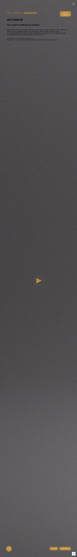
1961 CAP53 (13, 13)
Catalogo (53, 548)
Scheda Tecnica (65, 548)
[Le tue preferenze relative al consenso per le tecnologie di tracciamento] (73, 553)
